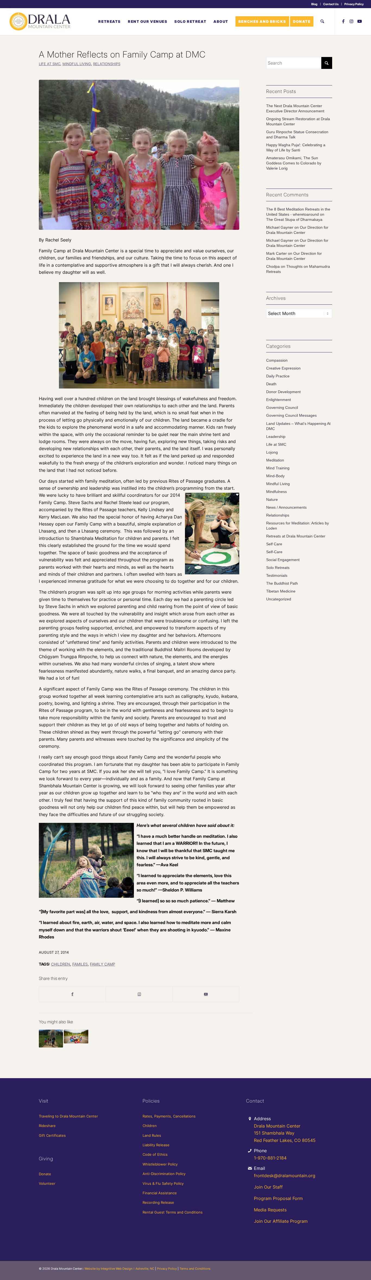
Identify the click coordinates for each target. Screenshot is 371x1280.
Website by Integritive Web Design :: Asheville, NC (119, 1269)
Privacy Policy (354, 4)
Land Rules (152, 1135)
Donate (45, 1174)
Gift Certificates (52, 1135)
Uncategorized (278, 599)
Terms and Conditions (195, 1269)
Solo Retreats (278, 568)
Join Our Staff (268, 1187)
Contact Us (331, 4)
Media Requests (270, 1209)
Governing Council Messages (291, 415)
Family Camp (102, 964)
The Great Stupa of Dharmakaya (294, 220)
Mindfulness (276, 492)
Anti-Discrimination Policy (164, 1173)
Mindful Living (76, 64)
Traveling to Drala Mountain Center (68, 1116)
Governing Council (282, 408)
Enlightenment (278, 400)
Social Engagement (283, 560)
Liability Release (156, 1145)
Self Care (274, 544)
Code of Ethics (155, 1154)
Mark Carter (276, 253)
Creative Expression (283, 368)
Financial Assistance (160, 1193)
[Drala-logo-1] (40, 21)
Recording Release (158, 1202)
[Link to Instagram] (351, 21)
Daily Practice (278, 376)
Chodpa (273, 267)
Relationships (106, 64)
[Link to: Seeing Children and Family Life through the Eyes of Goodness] (51, 1038)
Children (60, 964)
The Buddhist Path (282, 583)
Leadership (275, 437)
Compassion (277, 360)
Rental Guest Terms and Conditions (173, 1212)
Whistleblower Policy (160, 1164)
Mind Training (278, 468)
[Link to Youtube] (360, 21)
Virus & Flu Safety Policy (163, 1183)
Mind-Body (275, 476)
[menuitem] (314, 4)
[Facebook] (72, 994)
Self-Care (274, 552)
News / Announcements (286, 507)
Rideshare (47, 1125)
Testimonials (276, 576)
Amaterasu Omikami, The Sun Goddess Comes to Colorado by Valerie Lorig (293, 163)
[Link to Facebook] (343, 21)
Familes (80, 964)
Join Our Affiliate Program (281, 1221)
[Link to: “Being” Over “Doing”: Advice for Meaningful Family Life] (76, 1036)
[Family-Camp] (139, 155)
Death (271, 384)
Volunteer (47, 1183)
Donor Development (283, 392)
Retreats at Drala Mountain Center (295, 536)
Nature (272, 500)
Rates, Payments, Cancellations (169, 1116)
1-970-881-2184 (270, 1158)
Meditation (275, 460)
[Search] (322, 21)
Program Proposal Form (278, 1198)
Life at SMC (49, 64)
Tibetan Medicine (280, 591)
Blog (314, 4)
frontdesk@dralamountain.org (284, 1175)
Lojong (272, 452)
